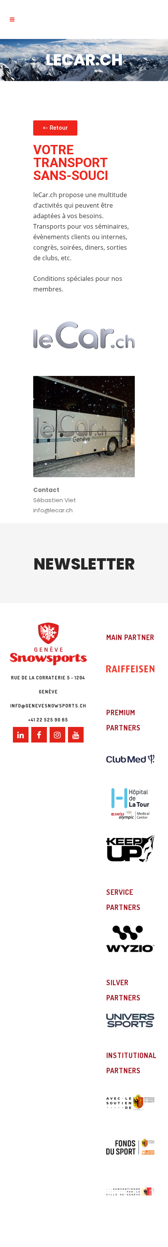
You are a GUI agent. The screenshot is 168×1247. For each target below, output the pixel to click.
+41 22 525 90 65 (48, 720)
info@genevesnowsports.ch (48, 706)
